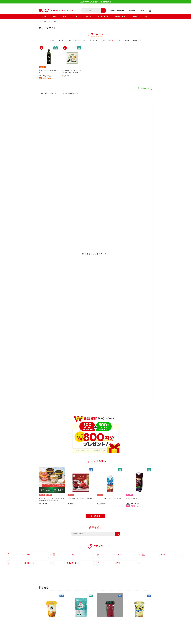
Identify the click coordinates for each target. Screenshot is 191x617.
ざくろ (146, 17)
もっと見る (94, 516)
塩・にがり (137, 40)
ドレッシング (93, 40)
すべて (44, 17)
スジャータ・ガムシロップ (76, 40)
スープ (61, 40)
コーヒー (76, 17)
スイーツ (88, 17)
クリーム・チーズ (123, 40)
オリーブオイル (53, 21)
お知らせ (141, 10)
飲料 (54, 17)
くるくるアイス (103, 17)
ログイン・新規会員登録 (117, 10)
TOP (40, 21)
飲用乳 (135, 17)
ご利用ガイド (131, 10)
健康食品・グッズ (120, 17)
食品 (64, 17)
